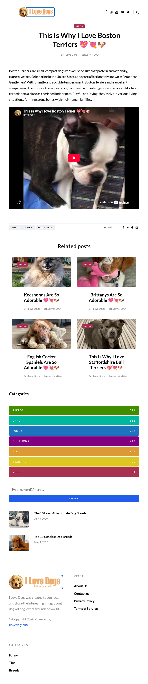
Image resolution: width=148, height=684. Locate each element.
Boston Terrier (22, 228)
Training (74, 461)
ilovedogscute (19, 625)
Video (79, 26)
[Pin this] (132, 227)
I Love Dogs (70, 54)
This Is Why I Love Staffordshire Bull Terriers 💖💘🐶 (106, 362)
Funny (74, 430)
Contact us (81, 593)
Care (74, 420)
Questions (74, 441)
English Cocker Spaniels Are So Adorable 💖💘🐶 (41, 362)
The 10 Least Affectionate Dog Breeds (60, 513)
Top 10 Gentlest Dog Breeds (53, 537)
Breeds (74, 410)
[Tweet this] (127, 227)
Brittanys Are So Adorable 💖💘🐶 (106, 297)
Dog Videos (45, 228)
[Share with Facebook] (123, 227)
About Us (80, 586)
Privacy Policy (84, 601)
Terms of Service (86, 608)
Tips (74, 451)
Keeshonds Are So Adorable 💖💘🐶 (41, 297)
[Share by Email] (136, 227)
